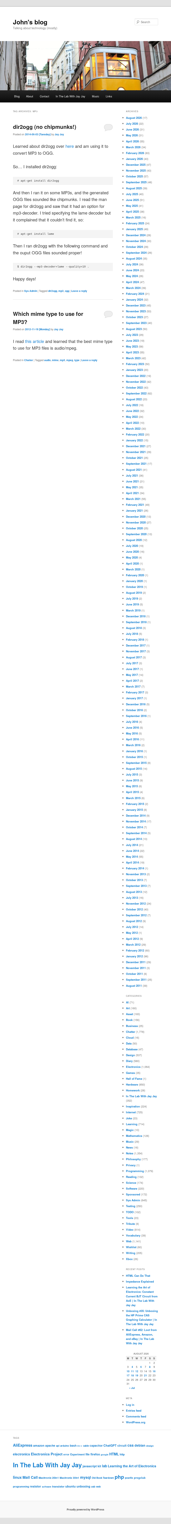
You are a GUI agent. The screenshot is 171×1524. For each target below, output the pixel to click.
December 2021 (136, 446)
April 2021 (132, 493)
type (76, 360)
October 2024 (134, 247)
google (104, 1454)
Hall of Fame (134, 1079)
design (150, 1445)
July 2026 (132, 124)
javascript (90, 1466)
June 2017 (132, 669)
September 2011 (136, 980)
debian (140, 1445)
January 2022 (134, 440)
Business (132, 1026)
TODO (130, 1212)
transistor (58, 1486)
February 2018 (135, 639)
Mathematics (134, 1136)
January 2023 (134, 370)
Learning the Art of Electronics (132, 1466)
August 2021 (134, 470)
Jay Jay (59, 134)
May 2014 (132, 857)
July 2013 (132, 898)
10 (128, 1371)
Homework (133, 1090)
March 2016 (133, 745)
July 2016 (132, 722)
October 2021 (134, 458)
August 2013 (134, 892)
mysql (85, 1477)
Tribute (130, 1224)
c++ (79, 1445)
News (129, 1147)
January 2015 (134, 810)
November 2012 (136, 903)
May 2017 (132, 675)
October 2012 (134, 909)
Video (129, 1230)
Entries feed (133, 1410)
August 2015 (134, 769)
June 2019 (132, 604)
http (122, 1454)
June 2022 (132, 411)
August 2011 (134, 986)
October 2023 (134, 317)
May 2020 (132, 557)
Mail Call (30, 1477)
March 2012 (133, 945)
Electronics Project (47, 1453)
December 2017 (136, 645)
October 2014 (134, 827)
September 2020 (136, 534)
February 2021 (135, 505)
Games (130, 1073)
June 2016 (132, 727)
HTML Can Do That (138, 1276)
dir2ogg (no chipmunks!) (44, 127)
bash (73, 1445)
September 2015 (136, 763)
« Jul (132, 1388)
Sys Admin (30, 291)
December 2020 (136, 516)
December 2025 (136, 165)
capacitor (96, 1445)
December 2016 (136, 704)
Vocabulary (133, 1235)
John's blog (30, 21)
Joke (129, 1118)
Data (129, 1043)
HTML (114, 1453)
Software (131, 1188)
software (46, 1486)
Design (130, 1055)
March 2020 (133, 569)
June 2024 (132, 270)
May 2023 (132, 346)
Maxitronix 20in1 (49, 1478)
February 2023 (135, 364)
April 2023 (132, 352)
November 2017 (136, 651)
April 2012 (132, 939)
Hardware (132, 1084)
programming (21, 1486)
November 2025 (136, 170)
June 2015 (132, 780)
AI (127, 1002)
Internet (131, 1112)
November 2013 (136, 874)
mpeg (69, 360)
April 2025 (132, 211)
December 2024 (136, 235)
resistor (35, 1486)
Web (129, 1241)
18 (132, 1375)
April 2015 (132, 792)
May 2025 (132, 206)
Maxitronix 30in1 (69, 1478)
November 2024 (136, 241)
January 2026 (134, 159)
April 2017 (132, 681)
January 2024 (134, 299)
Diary (129, 1061)
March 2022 (133, 429)
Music (95, 96)
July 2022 (132, 405)
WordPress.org (135, 1422)
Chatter (28, 360)
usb (93, 1486)
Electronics (133, 1067)
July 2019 (132, 598)
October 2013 (134, 880)
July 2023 (132, 335)
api (57, 1445)
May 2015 (132, 786)
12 (136, 1371)
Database (132, 1049)
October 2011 (134, 974)
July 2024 (132, 264)
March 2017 (133, 686)
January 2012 (134, 956)
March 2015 (133, 798)
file (88, 1454)
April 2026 (132, 141)
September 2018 (136, 622)
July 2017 (132, 663)
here (69, 146)
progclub (140, 1478)
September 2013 (136, 886)
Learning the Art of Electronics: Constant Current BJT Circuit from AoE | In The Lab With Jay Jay (142, 1296)
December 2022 (136, 376)
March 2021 (133, 499)
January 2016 (134, 751)
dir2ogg (52, 291)
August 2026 (134, 118)
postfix (129, 1478)
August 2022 (134, 399)
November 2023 (136, 311)
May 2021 (132, 487)
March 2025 (133, 217)
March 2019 (133, 610)
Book (129, 1020)
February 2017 (135, 692)
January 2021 (134, 510)
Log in (130, 1405)
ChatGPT (110, 1445)
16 (154, 1371)
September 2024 (136, 253)
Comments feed (136, 1416)
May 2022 (132, 417)
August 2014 (134, 839)
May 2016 (132, 733)
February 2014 (135, 868)
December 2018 (136, 616)
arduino (64, 1445)
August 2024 (134, 258)
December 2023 (136, 305)
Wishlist (131, 1247)
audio (47, 360)
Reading (131, 1177)
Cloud (130, 1037)
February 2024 (135, 294)
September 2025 (136, 182)
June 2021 (132, 481)
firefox (95, 1454)
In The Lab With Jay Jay (70, 96)
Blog (17, 96)
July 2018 (132, 634)
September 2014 (136, 833)
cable (86, 1445)
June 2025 (132, 200)
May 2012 (132, 933)
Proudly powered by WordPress (85, 1509)
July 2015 (132, 774)
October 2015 (134, 757)
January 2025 (134, 229)
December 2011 (136, 962)
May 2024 (132, 276)
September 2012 (136, 915)
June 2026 (132, 129)
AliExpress (22, 1445)
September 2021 (136, 464)
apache (50, 1445)
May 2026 (132, 135)
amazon (38, 1445)
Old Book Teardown (103, 1478)
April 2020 (132, 563)
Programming (135, 1171)
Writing (130, 1253)
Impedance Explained (140, 1281)
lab (104, 1465)
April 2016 (132, 739)
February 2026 (135, 153)
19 (136, 1375)
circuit (122, 1445)
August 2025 (134, 188)
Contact (44, 96)
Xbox (129, 1259)
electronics (21, 1454)
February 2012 (135, 950)
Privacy (131, 1165)
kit (99, 1466)
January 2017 (134, 698)
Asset (129, 1014)
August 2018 (134, 628)
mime (55, 360)
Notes (129, 1153)
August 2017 (134, 657)
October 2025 (134, 176)
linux (17, 1477)
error (66, 1454)
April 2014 (132, 862)
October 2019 (134, 587)
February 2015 (135, 804)
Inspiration (133, 1106)
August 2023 (134, 329)
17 (128, 1375)
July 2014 (132, 845)
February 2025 (135, 223)
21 (145, 1375)
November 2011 (136, 968)
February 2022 (135, 434)
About (29, 96)
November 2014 (136, 821)
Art (128, 1008)
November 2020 (136, 522)
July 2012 (132, 927)
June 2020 (132, 552)
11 (132, 1371)
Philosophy (133, 1159)
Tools (129, 1218)
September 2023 (136, 323)
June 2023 (132, 341)
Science (131, 1183)
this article (34, 341)
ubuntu (70, 1486)
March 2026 (133, 147)
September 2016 (136, 716)
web (98, 1486)
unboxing (83, 1486)
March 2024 (133, 288)
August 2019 (134, 593)
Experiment (77, 1454)
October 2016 (134, 710)
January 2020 (134, 581)
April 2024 (132, 282)
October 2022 (134, 387)
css (130, 1445)
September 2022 (136, 393)
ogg (67, 291)
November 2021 (136, 452)
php (119, 1476)
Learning (131, 1124)
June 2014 (132, 851)
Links (109, 96)
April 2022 (132, 423)
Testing (130, 1206)
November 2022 (136, 382)
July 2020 (132, 546)
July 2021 (132, 475)
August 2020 (134, 540)
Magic (130, 1130)
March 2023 (133, 358)
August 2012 (134, 921)
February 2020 (135, 575)
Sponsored (133, 1194)
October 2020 (134, 528)
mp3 (61, 291)
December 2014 (136, 815)
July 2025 (132, 194)
